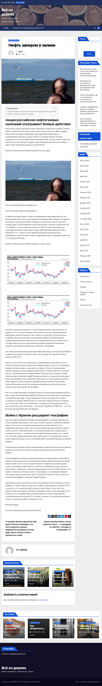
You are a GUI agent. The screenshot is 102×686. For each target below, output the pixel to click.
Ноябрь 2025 (85, 208)
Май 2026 (83, 176)
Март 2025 (84, 250)
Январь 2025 (85, 261)
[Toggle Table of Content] (54, 108)
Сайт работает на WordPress (10, 682)
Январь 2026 (85, 198)
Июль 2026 (84, 166)
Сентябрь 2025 (86, 219)
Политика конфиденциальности (28, 28)
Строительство (85, 305)
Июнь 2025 (84, 235)
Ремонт (83, 300)
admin (20, 52)
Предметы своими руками (87, 622)
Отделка (83, 287)
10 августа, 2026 (13, 632)
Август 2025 (84, 224)
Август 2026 (84, 160)
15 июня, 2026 (86, 632)
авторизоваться (43, 600)
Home (6, 28)
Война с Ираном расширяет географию (21, 114)
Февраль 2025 (85, 256)
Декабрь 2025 (85, 203)
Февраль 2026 (85, 192)
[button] (95, 28)
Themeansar (36, 682)
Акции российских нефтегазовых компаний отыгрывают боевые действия (32, 111)
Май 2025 (83, 240)
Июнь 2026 (84, 171)
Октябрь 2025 (85, 213)
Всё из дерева (13, 668)
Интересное (84, 276)
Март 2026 (84, 187)
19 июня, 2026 (61, 632)
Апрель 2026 (85, 182)
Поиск (83, 39)
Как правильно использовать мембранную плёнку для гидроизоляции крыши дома (87, 85)
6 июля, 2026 (36, 632)
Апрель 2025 (85, 245)
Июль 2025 (84, 229)
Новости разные (14, 40)
